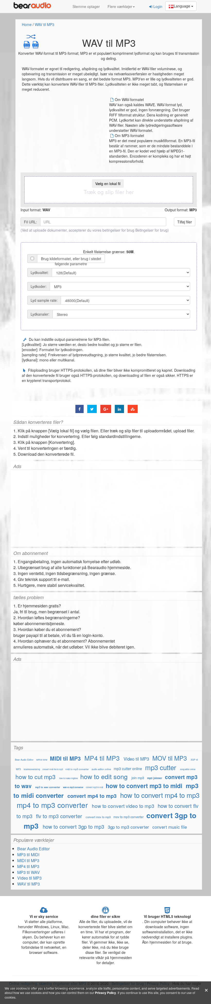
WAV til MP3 (44, 24)
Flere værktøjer (120, 6)
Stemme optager (86, 6)
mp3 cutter (160, 767)
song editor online (187, 769)
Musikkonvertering (32, 769)
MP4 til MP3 (102, 757)
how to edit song (104, 776)
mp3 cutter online (128, 768)
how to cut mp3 (35, 776)
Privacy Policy (105, 992)
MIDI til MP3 (65, 758)
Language (182, 5)
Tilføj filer (184, 221)
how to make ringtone (68, 778)
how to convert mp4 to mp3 (159, 795)
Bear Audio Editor (24, 759)
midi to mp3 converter (77, 769)
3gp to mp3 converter (128, 827)
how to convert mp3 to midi (144, 785)
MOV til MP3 (169, 757)
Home (27, 24)
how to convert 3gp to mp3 (73, 826)
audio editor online (101, 769)
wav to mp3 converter (73, 787)
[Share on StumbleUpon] (133, 409)
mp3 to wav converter (47, 787)
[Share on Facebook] (79, 409)
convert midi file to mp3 (52, 769)
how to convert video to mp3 (123, 805)
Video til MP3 (136, 758)
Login (157, 6)
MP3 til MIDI (28, 854)
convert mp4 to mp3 (92, 795)
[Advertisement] (65, 133)
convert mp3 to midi (94, 787)
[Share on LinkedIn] (119, 409)
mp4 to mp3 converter (52, 805)
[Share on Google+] (105, 409)
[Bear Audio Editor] (33, 6)
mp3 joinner (154, 778)
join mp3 (137, 777)
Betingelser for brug (151, 230)
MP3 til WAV (41, 759)
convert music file (169, 827)
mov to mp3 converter (128, 817)
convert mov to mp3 (98, 817)
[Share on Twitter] (92, 409)
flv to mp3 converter (59, 816)
